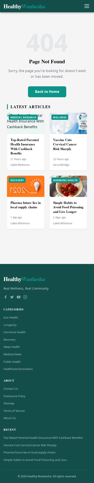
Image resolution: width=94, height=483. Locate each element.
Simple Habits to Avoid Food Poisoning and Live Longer (68, 207)
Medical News (12, 354)
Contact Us (10, 389)
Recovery (9, 339)
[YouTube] (19, 297)
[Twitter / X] (12, 297)
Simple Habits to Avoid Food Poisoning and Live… (35, 460)
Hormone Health (14, 332)
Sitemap (8, 403)
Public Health (12, 362)
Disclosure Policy (14, 396)
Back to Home (47, 91)
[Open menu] (87, 6)
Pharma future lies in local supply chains (25, 205)
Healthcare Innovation (18, 369)
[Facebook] (5, 297)
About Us (9, 418)
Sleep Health (11, 347)
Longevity (10, 325)
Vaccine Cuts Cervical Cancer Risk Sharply (65, 144)
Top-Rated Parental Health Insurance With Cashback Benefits (24, 146)
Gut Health (10, 317)
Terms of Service (14, 411)
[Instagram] (25, 297)
